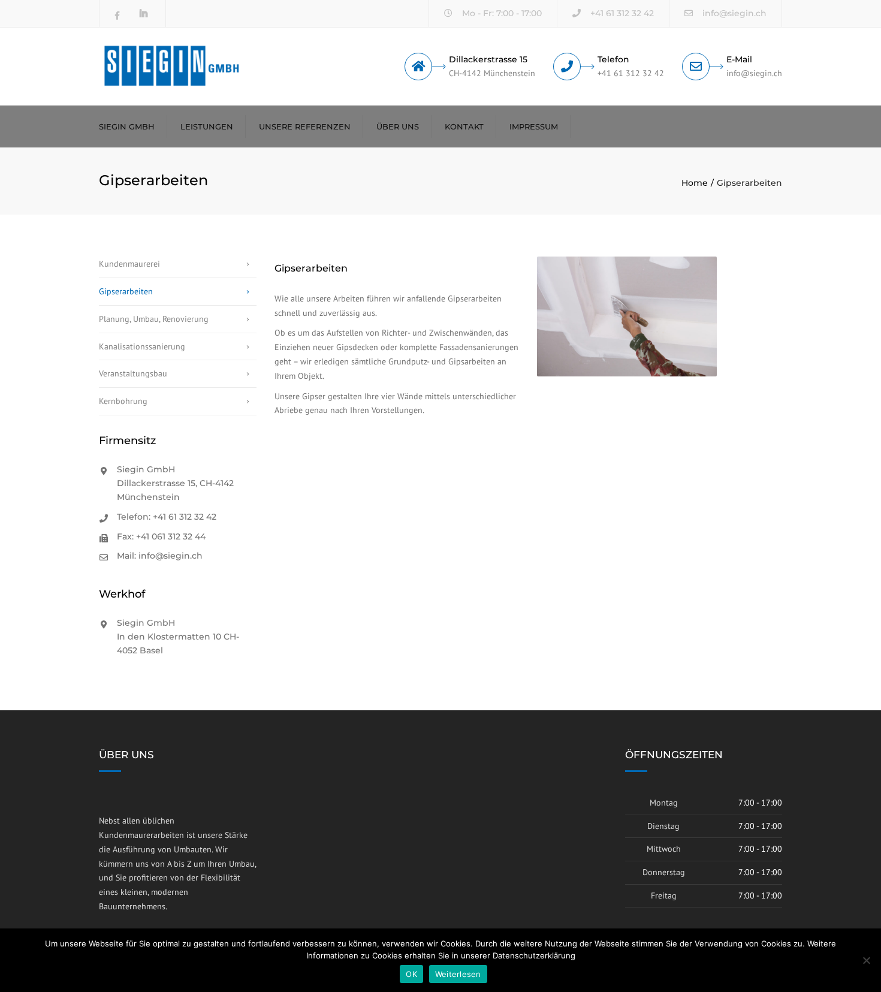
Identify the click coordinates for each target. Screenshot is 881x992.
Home (694, 182)
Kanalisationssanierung (142, 346)
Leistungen (206, 126)
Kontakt (464, 126)
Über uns (397, 126)
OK (411, 974)
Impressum (533, 126)
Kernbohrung (123, 401)
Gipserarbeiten (126, 291)
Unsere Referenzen (305, 126)
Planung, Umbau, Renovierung (154, 318)
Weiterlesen (458, 974)
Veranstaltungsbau (133, 373)
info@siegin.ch (734, 13)
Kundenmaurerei (129, 263)
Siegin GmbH (127, 126)
